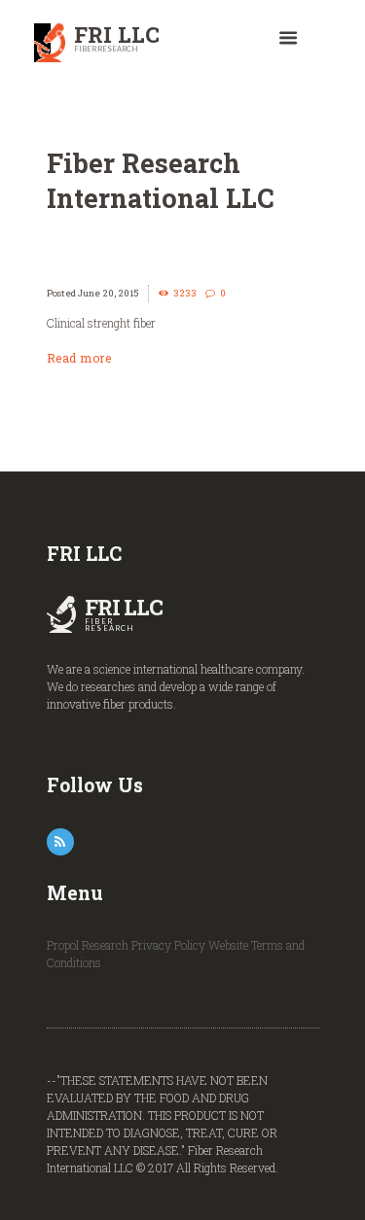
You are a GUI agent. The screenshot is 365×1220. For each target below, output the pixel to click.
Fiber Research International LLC (160, 180)
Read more (79, 358)
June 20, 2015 (108, 293)
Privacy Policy (168, 945)
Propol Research (87, 945)
